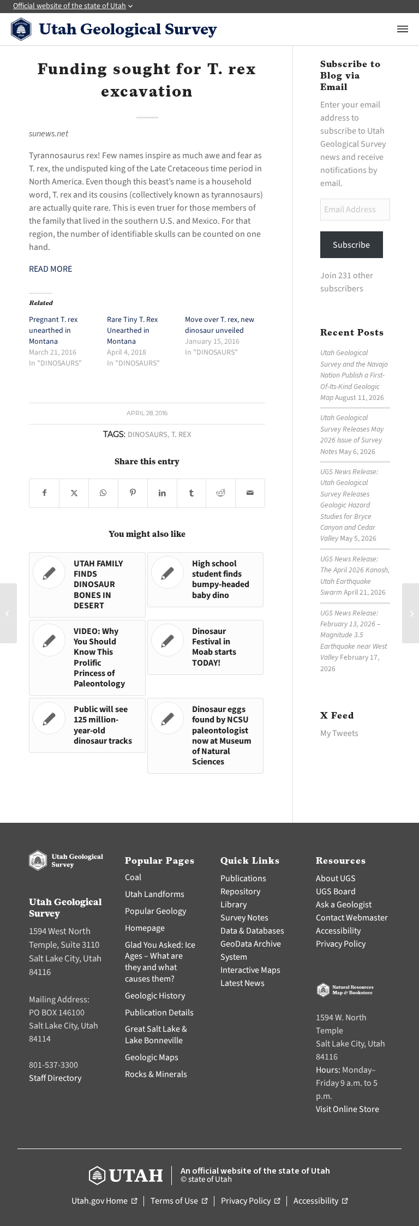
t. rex (181, 434)
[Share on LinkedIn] (162, 493)
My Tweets (339, 733)
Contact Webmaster (352, 918)
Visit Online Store (347, 1109)
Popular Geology (155, 911)
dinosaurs (147, 434)
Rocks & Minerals (156, 1074)
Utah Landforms (154, 894)
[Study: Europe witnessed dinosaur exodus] (8, 613)
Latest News (242, 983)
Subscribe (351, 245)
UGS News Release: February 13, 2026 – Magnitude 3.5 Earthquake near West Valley (353, 635)
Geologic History (155, 996)
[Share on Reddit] (220, 493)
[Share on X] (73, 493)
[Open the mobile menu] (402, 29)
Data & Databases (252, 931)
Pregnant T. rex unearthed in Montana (53, 330)
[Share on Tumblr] (191, 493)
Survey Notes (244, 918)
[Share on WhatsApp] (103, 493)
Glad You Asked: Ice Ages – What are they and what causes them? (160, 962)
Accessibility (338, 931)
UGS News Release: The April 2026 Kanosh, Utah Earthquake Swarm (355, 575)
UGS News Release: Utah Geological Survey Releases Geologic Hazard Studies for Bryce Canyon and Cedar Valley (349, 505)
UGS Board (336, 892)
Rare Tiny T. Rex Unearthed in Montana (132, 330)
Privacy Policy (341, 944)
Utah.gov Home (104, 1201)
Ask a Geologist (344, 905)
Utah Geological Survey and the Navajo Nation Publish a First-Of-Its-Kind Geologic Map (354, 375)
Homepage (145, 928)
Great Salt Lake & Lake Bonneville (156, 1034)
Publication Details (159, 1013)
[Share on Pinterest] (132, 493)
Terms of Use (179, 1201)
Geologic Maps (151, 1057)
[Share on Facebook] (44, 493)
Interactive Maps (250, 970)
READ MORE (50, 269)
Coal (133, 877)
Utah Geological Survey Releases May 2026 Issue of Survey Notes (352, 434)
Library (233, 905)
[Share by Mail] (250, 493)
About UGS (336, 878)
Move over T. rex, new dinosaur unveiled (219, 325)
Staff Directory (55, 1078)
